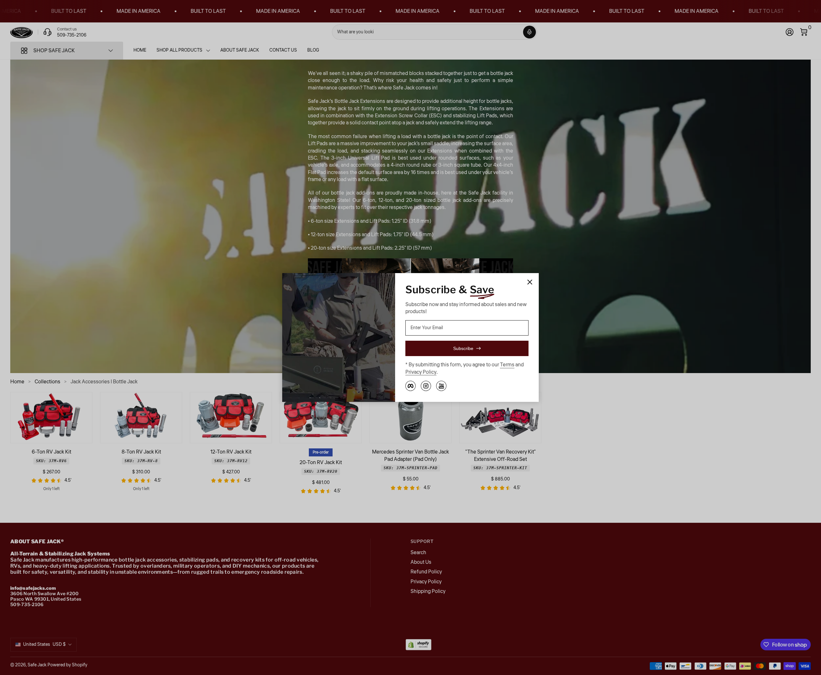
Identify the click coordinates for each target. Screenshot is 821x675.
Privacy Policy (420, 372)
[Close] (529, 282)
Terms (507, 364)
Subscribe (463, 348)
